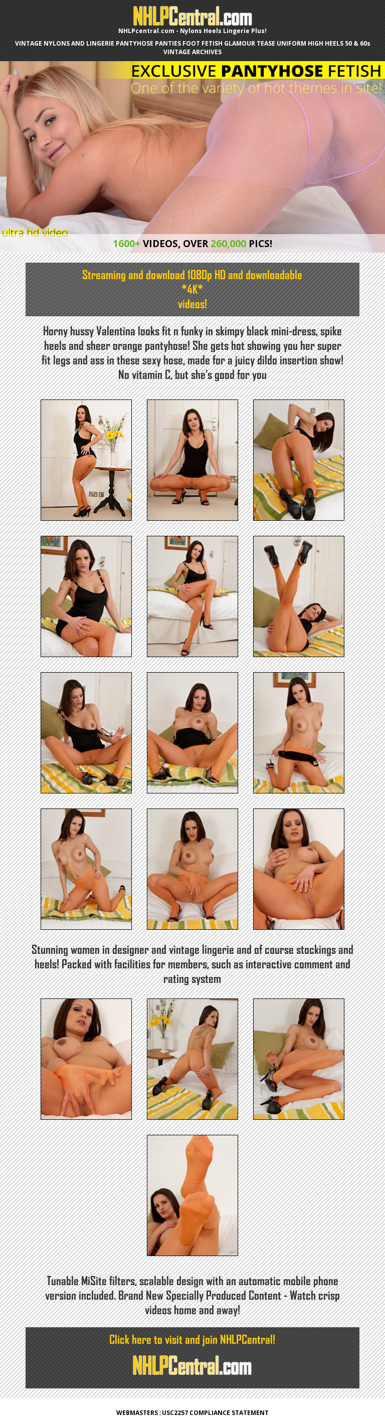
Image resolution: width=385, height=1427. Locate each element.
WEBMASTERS (137, 1412)
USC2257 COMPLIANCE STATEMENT (215, 1412)
